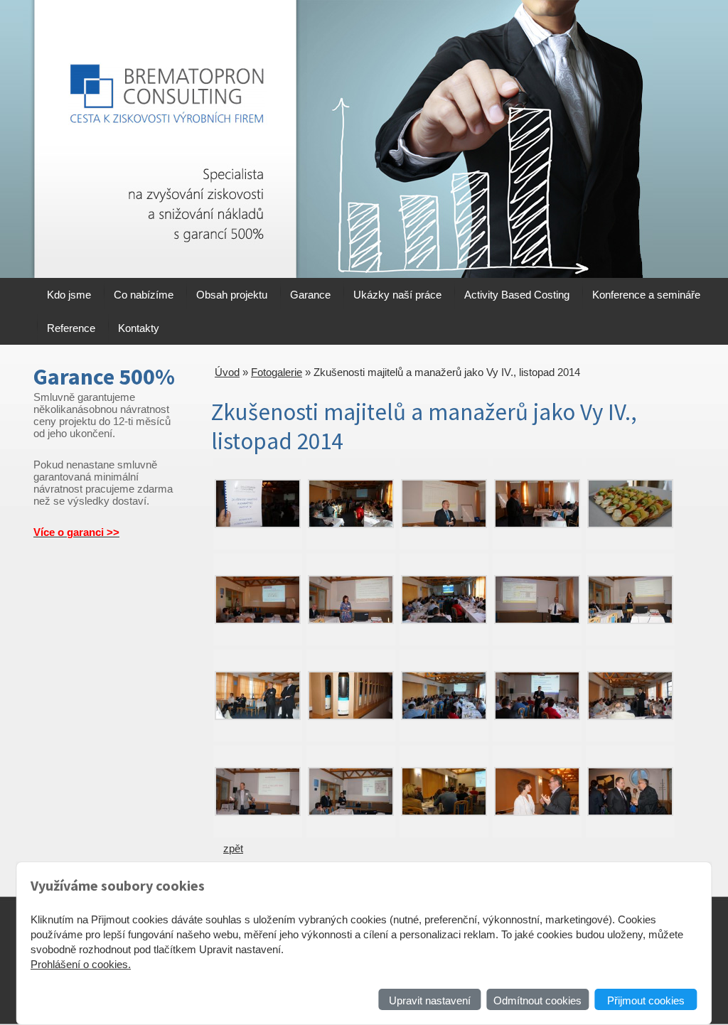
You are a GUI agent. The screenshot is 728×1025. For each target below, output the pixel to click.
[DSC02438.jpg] (351, 716)
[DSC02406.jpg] (630, 524)
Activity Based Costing (516, 295)
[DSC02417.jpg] (351, 620)
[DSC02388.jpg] (351, 524)
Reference (71, 328)
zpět (233, 848)
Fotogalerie (276, 372)
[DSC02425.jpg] (537, 620)
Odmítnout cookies (537, 1000)
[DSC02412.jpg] (258, 620)
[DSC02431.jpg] (258, 716)
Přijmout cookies (646, 1000)
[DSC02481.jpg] (351, 812)
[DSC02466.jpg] (630, 716)
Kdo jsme (69, 295)
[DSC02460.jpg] (537, 716)
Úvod (227, 372)
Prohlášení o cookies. (81, 964)
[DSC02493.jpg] (630, 812)
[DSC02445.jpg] (444, 716)
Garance (310, 295)
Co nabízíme (143, 295)
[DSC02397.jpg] (444, 524)
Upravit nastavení (430, 1000)
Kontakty (138, 328)
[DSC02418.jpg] (444, 620)
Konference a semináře (646, 295)
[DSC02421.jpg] (630, 620)
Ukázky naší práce (397, 295)
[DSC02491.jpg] (537, 812)
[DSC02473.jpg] (258, 812)
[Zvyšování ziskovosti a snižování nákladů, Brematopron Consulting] (165, 139)
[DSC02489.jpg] (444, 812)
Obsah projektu (231, 295)
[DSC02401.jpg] (537, 524)
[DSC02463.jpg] (258, 524)
